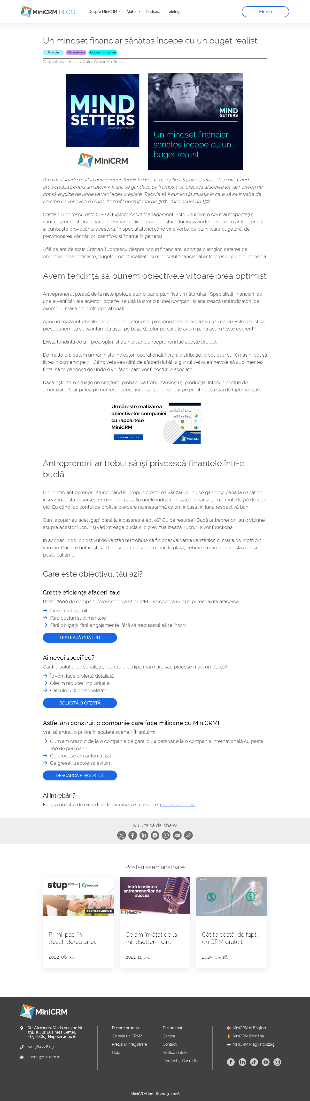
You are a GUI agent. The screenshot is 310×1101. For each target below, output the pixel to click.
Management (76, 52)
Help (116, 1052)
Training (172, 11)
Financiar (53, 52)
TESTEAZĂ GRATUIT (80, 637)
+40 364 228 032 (41, 1047)
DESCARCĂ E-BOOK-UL (80, 775)
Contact (170, 1044)
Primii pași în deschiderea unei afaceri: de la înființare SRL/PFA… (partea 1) (77, 938)
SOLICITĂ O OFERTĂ (80, 702)
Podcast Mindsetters (102, 52)
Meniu (265, 11)
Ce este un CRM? (127, 1036)
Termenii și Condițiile (180, 1061)
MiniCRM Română (248, 1036)
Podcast (153, 11)
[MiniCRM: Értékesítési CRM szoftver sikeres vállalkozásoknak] (46, 11)
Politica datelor (176, 1052)
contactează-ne (177, 804)
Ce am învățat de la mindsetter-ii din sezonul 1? (151, 938)
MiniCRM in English (249, 1028)
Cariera (169, 1036)
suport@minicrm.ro (44, 1057)
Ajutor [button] (132, 11)
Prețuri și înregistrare (129, 1044)
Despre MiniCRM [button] (103, 11)
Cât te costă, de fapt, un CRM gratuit (230, 938)
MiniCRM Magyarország (254, 1044)
